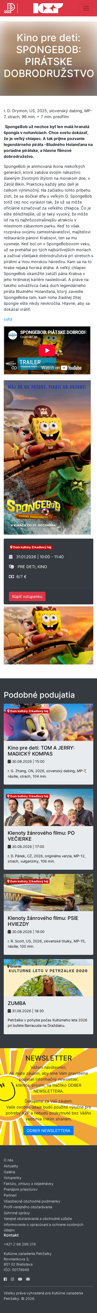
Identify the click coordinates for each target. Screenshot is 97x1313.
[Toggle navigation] (86, 8)
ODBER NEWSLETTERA (48, 1130)
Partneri (10, 1195)
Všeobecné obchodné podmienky (32, 1201)
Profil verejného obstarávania (28, 1207)
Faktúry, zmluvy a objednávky (28, 1183)
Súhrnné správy (17, 1213)
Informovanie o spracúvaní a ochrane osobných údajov (44, 1227)
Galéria (9, 1172)
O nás (8, 1160)
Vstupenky (12, 1177)
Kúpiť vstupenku (27, 596)
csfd (8, 319)
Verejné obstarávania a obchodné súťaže (38, 1218)
